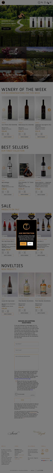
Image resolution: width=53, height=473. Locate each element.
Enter (23, 243)
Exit (30, 243)
